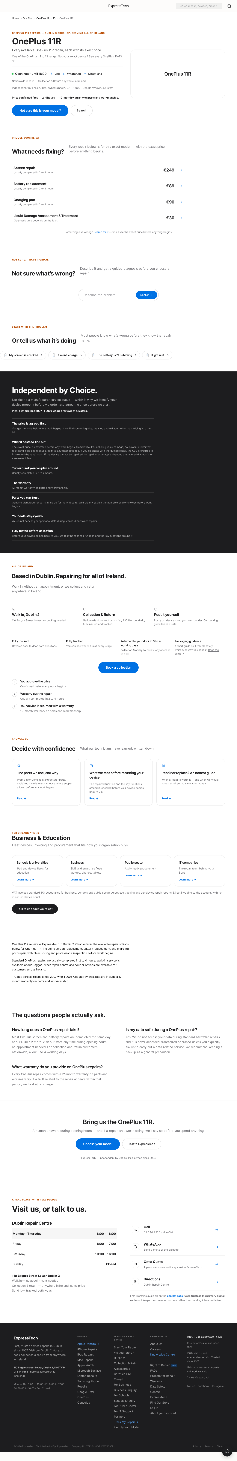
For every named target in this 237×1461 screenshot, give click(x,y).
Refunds (209, 1446)
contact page (175, 1295)
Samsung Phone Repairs (88, 1383)
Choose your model (97, 1144)
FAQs (153, 1370)
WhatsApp (19, 1375)
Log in (154, 1408)
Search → (146, 295)
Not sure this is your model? (40, 110)
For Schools (121, 1395)
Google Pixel (85, 1392)
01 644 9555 (21, 1371)
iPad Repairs (85, 1354)
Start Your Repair (125, 1347)
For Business (122, 1384)
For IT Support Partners (123, 1414)
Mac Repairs (85, 1360)
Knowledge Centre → (162, 1357)
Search (82, 110)
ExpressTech (118, 6)
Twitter (191, 1386)
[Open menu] (8, 6)
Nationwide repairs (23, 80)
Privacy (197, 1446)
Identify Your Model (127, 1427)
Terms (220, 1446)
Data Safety (157, 1386)
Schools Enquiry (124, 1400)
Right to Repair (163, 1365)
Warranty (156, 1381)
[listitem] (98, 170)
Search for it (101, 232)
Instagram (217, 1386)
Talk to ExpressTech (141, 1144)
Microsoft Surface (89, 1370)
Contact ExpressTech (158, 1394)
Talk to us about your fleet (35, 909)
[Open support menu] (227, 1451)
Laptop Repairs (87, 1376)
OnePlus (27, 18)
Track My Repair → (126, 1422)
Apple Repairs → (88, 1344)
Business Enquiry (125, 1390)
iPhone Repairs (87, 1349)
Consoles (83, 1402)
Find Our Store (160, 1402)
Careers (155, 1349)
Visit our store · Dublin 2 (124, 1355)
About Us (156, 1344)
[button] (229, 6)
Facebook (203, 1386)
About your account (163, 1413)
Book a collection (118, 667)
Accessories (122, 1368)
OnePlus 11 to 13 (45, 18)
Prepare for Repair (162, 1376)
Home (15, 18)
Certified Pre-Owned (123, 1376)
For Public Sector (125, 1406)
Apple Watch (85, 1365)
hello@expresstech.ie (42, 1371)
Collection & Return (127, 1363)
